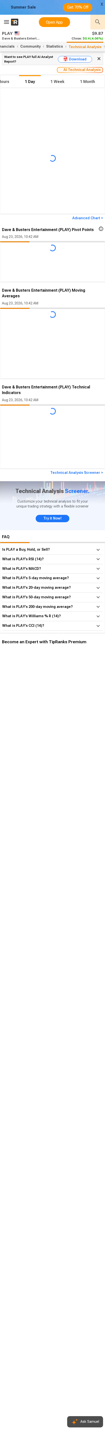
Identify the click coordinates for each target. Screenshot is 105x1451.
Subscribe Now (26, 726)
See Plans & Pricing (65, 726)
